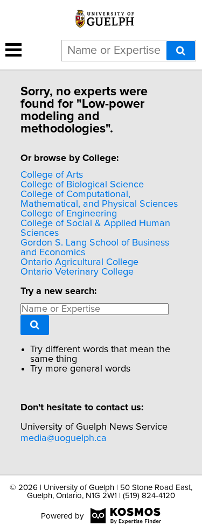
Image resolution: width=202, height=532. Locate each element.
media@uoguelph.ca (63, 438)
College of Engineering (68, 214)
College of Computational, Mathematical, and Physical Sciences (99, 199)
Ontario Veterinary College (77, 272)
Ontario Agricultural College (79, 262)
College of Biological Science (82, 185)
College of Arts (51, 175)
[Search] (180, 50)
